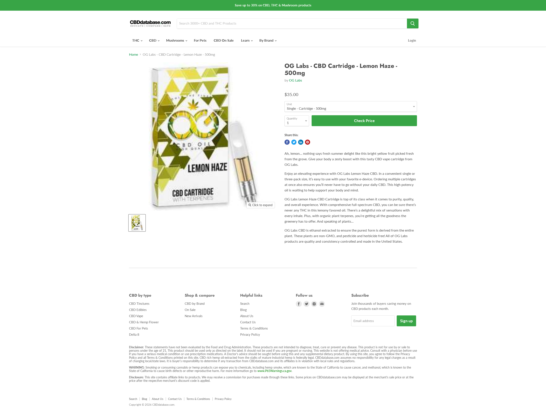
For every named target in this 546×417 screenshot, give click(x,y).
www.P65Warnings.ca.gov (274, 371)
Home (133, 54)
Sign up (406, 320)
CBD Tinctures (139, 303)
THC (136, 40)
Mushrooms (175, 40)
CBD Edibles (138, 310)
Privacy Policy (250, 334)
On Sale (190, 310)
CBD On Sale (224, 40)
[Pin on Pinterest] (307, 142)
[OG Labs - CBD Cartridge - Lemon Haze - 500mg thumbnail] (137, 222)
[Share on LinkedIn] (300, 142)
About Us (246, 316)
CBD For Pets (138, 328)
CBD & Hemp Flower (144, 322)
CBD (153, 40)
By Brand (266, 40)
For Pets (200, 40)
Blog (243, 310)
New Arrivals (194, 316)
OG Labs (295, 80)
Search (244, 303)
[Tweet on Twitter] (293, 142)
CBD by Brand (195, 303)
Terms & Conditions (254, 328)
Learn (245, 40)
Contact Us (248, 322)
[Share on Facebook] (287, 142)
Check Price (273, 406)
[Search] (412, 23)
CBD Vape (136, 316)
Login (412, 40)
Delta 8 (134, 334)
